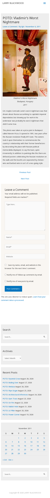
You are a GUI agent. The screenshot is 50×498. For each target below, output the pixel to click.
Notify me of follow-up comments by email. (24, 274)
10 (31, 442)
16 (25, 446)
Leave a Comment (10, 26)
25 (38, 449)
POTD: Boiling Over (10, 382)
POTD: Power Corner (11, 414)
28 (12, 453)
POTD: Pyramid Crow (11, 378)
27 (6, 453)
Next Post (25, 178)
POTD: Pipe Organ (10, 390)
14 (12, 446)
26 (44, 449)
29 (19, 453)
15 (19, 446)
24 (31, 449)
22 (19, 449)
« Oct (5, 459)
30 (25, 453)
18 (38, 446)
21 (12, 449)
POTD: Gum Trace (10, 398)
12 (44, 442)
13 (6, 446)
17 (31, 446)
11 (38, 442)
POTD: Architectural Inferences (15, 394)
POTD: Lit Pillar (9, 410)
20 (6, 449)
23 (25, 449)
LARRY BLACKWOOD (13, 3)
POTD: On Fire (8, 402)
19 (44, 446)
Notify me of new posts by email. (20, 281)
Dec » (10, 459)
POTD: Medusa (9, 386)
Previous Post (25, 172)
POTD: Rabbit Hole (10, 406)
